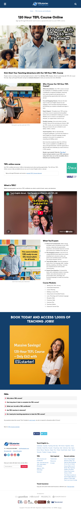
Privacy (60, 507)
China (72, 445)
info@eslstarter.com (24, 448)
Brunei (63, 445)
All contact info (7, 451)
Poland (58, 450)
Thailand (44, 452)
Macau (42, 450)
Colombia (39, 448)
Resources (53, 461)
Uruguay (49, 452)
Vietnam (54, 452)
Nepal (51, 450)
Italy (70, 448)
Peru (55, 450)
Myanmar (47, 450)
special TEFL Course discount (34, 173)
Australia (45, 445)
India (61, 448)
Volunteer (39, 472)
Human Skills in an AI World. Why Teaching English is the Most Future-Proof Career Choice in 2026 (69, 469)
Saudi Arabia (64, 450)
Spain (69, 450)
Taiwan (73, 450)
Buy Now (63, 152)
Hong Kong (56, 448)
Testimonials (53, 458)
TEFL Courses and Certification (43, 11)
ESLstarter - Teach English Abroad (40, 4)
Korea (38, 450)
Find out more (70, 486)
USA (59, 445)
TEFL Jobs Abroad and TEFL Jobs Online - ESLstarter (42, 464)
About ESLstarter (17, 451)
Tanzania (39, 452)
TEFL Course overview (13, 426)
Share (37, 433)
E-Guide (52, 463)
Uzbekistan (39, 445)
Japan (72, 448)
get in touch (32, 420)
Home (31, 11)
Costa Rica (45, 448)
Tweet (44, 433)
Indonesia (65, 448)
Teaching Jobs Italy (53, 445)
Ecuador (50, 448)
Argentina (67, 445)
